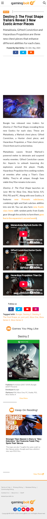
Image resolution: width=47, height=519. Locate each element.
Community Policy (7, 489)
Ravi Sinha (20, 48)
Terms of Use (5, 487)
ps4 (22, 317)
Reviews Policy (31, 487)
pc (19, 317)
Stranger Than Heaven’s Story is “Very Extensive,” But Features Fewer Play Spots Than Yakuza (23, 441)
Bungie (19, 314)
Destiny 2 (27, 314)
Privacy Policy (18, 487)
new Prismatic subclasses (29, 199)
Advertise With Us (7, 496)
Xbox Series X (17, 320)
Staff (22, 493)
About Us (14, 493)
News (6, 12)
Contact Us (5, 493)
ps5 (27, 317)
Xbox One (34, 317)
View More (23, 398)
